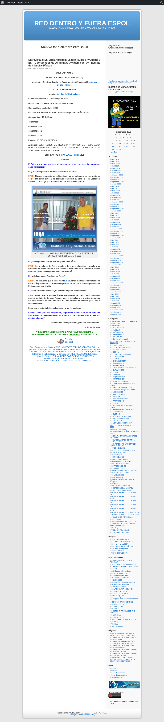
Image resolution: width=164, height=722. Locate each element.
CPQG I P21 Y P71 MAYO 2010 (123, 450)
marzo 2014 (115, 168)
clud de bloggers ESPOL (120, 578)
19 (127, 143)
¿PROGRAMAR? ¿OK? (120, 539)
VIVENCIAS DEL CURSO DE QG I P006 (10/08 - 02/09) (123, 654)
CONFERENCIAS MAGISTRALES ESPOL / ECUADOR (123, 445)
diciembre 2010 (117, 256)
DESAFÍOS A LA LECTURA (121, 461)
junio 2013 (115, 188)
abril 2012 (115, 220)
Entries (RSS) (73, 715)
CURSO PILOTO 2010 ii (120, 459)
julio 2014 (115, 159)
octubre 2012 (116, 206)
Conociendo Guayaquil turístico (123, 582)
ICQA (94, 354)
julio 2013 (115, 186)
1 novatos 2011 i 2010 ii (120, 399)
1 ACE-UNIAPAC (117, 328)
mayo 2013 (115, 191)
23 (117, 146)
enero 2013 (115, 200)
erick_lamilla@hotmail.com (67, 94)
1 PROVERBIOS (117, 401)
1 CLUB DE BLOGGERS (120, 347)
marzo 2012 (115, 222)
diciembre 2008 (117, 310)
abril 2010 (115, 274)
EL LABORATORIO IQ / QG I (122, 589)
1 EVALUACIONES (118, 370)
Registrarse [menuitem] (23, 2)
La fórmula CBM (117, 606)
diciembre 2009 (117, 283)
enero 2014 (115, 173)
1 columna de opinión (119, 350)
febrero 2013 (116, 197)
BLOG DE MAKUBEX (119, 573)
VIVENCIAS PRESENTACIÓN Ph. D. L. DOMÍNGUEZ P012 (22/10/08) (124, 642)
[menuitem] (3, 2)
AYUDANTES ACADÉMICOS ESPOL (62, 361)
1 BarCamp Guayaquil (119, 339)
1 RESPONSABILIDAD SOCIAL (123, 409)
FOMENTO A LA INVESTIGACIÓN (123, 470)
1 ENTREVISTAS (117, 365)
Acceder (114, 670)
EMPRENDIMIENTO (118, 466)
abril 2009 (115, 301)
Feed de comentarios (119, 675)
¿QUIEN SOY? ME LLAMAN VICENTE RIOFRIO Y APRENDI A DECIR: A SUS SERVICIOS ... (122, 659)
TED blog (114, 622)
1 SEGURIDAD (117, 412)
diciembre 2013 (117, 175)
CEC (113, 434)
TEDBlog (114, 624)
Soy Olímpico (116, 519)
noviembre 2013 (117, 177)
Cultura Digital (116, 455)
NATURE (114, 609)
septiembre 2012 (117, 209)
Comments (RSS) (88, 715)
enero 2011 (115, 253)
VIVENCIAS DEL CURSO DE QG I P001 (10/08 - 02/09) (123, 650)
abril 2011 (115, 247)
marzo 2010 (115, 276)
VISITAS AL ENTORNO (120, 532)
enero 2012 (115, 227)
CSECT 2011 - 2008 (118, 452)
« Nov (110, 152)
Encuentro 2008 (117, 468)
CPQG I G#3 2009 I (118, 448)
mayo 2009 (115, 298)
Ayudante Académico (44, 347)
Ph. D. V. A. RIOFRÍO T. (75, 358)
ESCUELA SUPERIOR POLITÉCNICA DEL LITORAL (61, 352)
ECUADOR (50, 349)
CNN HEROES (116, 580)
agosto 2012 (116, 211)
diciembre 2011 (117, 229)
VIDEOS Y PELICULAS (120, 530)
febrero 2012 (116, 224)
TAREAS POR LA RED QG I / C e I (124, 521)
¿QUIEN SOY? (117, 325)
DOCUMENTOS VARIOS (120, 464)
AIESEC (114, 569)
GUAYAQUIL (81, 354)
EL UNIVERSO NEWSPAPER (122, 542)
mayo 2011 (115, 244)
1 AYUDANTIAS (117, 337)
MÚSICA (114, 483)
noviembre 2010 (117, 258)
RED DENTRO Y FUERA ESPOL (82, 23)
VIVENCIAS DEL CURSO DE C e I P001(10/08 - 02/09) (123, 646)
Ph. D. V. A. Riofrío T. (71, 155)
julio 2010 (115, 267)
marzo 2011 (115, 249)
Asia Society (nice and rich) (121, 571)
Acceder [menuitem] (11, 2)
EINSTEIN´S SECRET (119, 587)
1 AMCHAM (115, 330)
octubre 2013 (116, 179)
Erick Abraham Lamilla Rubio (68, 349)
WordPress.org (116, 677)
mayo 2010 (115, 271)
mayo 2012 (115, 218)
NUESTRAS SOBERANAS (121, 486)
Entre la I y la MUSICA (119, 544)
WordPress (103, 713)
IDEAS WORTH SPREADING (122, 602)
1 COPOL (115, 352)
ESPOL (63, 103)
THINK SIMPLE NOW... (119, 553)
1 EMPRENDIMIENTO (119, 361)
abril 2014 (115, 166)
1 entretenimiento (117, 363)
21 (134, 143)
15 (113, 143)
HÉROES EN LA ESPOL (120, 473)
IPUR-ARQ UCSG (117, 604)
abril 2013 (115, 193)
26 (127, 146)
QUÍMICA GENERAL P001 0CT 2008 (125, 512)
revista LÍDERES (117, 551)
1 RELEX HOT (116, 403)
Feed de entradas (118, 673)
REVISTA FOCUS (117, 617)
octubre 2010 (116, 260)
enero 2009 (115, 307)
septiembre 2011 (117, 235)
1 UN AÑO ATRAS (118, 421)
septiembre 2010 (117, 262)
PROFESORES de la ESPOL (122, 488)
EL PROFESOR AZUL (119, 591)
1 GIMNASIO (116, 374)
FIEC (57, 103)
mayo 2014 (115, 164)
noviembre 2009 (117, 285)
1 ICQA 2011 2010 (118, 377)
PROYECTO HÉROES (119, 548)
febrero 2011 (116, 251)
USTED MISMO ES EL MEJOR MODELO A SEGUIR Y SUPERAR (122, 634)
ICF (65, 281)
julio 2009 (115, 294)
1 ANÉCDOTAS (117, 332)
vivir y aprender (117, 626)
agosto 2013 (116, 184)
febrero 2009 (116, 305)
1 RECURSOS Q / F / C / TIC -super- (124, 566)
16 (117, 143)
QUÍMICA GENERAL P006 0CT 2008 (125, 515)
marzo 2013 (115, 195)
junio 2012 (115, 215)
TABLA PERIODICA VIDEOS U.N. (123, 619)
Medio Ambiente (117, 477)
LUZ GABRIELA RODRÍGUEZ (122, 546)
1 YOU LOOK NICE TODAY (121, 423)
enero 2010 (115, 280)
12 (127, 140)
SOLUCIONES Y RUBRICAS (122, 517)
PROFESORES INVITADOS (121, 490)
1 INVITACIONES (117, 379)
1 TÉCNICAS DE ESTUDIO (121, 416)
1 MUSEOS (115, 396)
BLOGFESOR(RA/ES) (119, 575)
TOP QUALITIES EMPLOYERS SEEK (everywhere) (122, 524)
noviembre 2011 (117, 231)
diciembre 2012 (117, 202)
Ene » (116, 152)
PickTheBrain (116, 615)
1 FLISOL (115, 372)
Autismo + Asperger (118, 429)
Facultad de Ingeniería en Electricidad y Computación (66, 353)
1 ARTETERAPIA (117, 334)
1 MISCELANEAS (118, 394)
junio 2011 (115, 242)
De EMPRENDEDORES (120, 584)
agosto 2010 (116, 265)
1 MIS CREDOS (117, 392)
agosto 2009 (116, 292)
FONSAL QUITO (117, 596)
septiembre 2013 (117, 182)
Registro (114, 668)
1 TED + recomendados (120, 418)
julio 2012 (115, 213)
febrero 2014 (116, 170)
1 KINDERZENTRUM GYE (121, 381)
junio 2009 (115, 296)
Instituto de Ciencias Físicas (47, 356)
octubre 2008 (116, 314)
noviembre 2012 (117, 204)
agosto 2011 (116, 238)
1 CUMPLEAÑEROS (119, 356)
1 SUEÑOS (115, 414)
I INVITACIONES (117, 475)
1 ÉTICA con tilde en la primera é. (123, 368)
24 (120, 146)
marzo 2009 (115, 303)
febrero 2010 (116, 278)
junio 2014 (115, 161)
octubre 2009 (116, 287)
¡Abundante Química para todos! (123, 564)
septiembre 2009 (117, 289)
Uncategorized (116, 528)
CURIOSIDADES (117, 457)
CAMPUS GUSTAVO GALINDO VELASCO (72, 347)
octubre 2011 (116, 233)
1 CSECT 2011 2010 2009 (121, 354)
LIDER (61, 358)
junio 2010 (115, 269)
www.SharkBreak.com (123, 83)
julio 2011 (115, 240)
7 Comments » (85, 361)
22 (113, 146)
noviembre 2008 (117, 312)
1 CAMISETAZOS (117, 345)
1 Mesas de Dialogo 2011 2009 (123, 390)
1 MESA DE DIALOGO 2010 (121, 387)
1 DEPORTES (116, 359)
